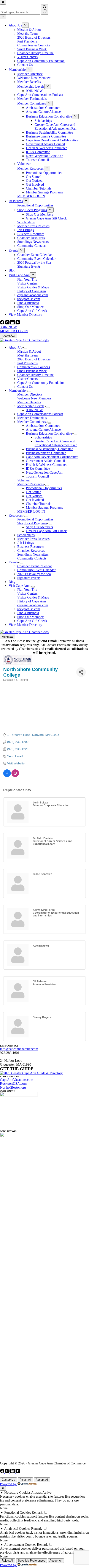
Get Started (33, 492)
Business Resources (30, 546)
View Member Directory (25, 624)
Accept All (42, 1479)
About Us (15, 347)
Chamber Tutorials (38, 503)
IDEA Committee (38, 468)
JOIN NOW (8, 327)
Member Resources (30, 484)
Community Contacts (31, 558)
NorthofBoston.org (13, 1087)
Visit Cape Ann (19, 585)
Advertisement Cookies (20, 1544)
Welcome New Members (34, 398)
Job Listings (25, 543)
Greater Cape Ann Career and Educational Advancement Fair (56, 443)
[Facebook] (2, 323)
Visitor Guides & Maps (33, 597)
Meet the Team (27, 355)
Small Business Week (32, 371)
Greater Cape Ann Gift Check (46, 531)
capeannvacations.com (32, 605)
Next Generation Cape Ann (44, 472)
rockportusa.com (28, 609)
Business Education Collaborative (49, 433)
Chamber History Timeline (35, 375)
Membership (17, 390)
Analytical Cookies (17, 1528)
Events (13, 562)
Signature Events (28, 578)
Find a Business (28, 613)
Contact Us (25, 386)
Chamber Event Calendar (34, 566)
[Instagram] (7, 323)
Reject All (25, 1479)
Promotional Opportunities (44, 488)
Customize (8, 1479)
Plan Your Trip (27, 589)
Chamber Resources (31, 550)
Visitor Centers (27, 379)
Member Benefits (29, 402)
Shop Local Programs (32, 523)
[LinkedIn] (13, 323)
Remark (37, 1512)
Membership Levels (30, 406)
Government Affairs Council (45, 461)
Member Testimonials (32, 418)
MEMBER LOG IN (14, 331)
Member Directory (30, 394)
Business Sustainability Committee (49, 449)
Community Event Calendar (36, 570)
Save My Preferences (31, 1560)
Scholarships (43, 437)
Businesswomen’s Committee (46, 453)
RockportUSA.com (13, 1083)
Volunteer (23, 480)
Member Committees (31, 422)
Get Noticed (34, 496)
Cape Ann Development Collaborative (52, 457)
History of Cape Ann (31, 601)
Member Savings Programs (44, 507)
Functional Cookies (17, 1512)
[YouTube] (18, 323)
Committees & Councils (33, 367)
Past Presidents (27, 363)
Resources (16, 515)
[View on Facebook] (7, 776)
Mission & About (29, 351)
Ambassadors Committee (43, 425)
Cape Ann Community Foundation (41, 382)
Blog (12, 582)
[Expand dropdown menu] (25, 348)
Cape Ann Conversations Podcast (40, 414)
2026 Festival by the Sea (34, 574)
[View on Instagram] (15, 776)
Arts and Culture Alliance (43, 429)
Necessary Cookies (17, 1492)
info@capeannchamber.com (19, 1049)
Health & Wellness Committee (46, 464)
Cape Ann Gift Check (32, 621)
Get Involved (35, 500)
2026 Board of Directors (34, 359)
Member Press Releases (33, 539)
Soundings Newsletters (33, 554)
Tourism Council (37, 476)
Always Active (41, 1492)
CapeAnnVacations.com (16, 1079)
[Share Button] (81, 672)
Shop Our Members (39, 527)
